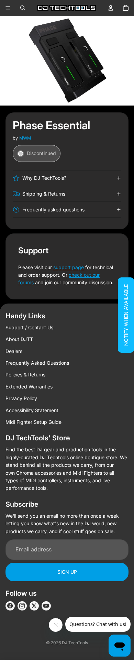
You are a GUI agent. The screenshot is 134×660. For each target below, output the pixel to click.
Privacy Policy (21, 398)
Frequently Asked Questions (37, 363)
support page (68, 267)
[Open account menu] (110, 7)
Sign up (67, 572)
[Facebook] (10, 605)
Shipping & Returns (43, 194)
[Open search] (22, 7)
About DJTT (19, 339)
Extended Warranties (29, 386)
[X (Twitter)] (34, 605)
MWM (25, 138)
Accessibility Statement (31, 410)
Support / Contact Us (29, 327)
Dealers (13, 351)
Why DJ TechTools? (44, 178)
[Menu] (8, 8)
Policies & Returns (25, 374)
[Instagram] (22, 605)
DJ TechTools (75, 642)
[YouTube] (46, 605)
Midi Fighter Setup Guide (33, 422)
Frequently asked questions (53, 209)
